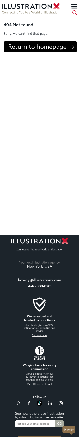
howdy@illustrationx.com (39, 280)
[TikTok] (39, 405)
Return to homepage (37, 46)
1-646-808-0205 (39, 286)
